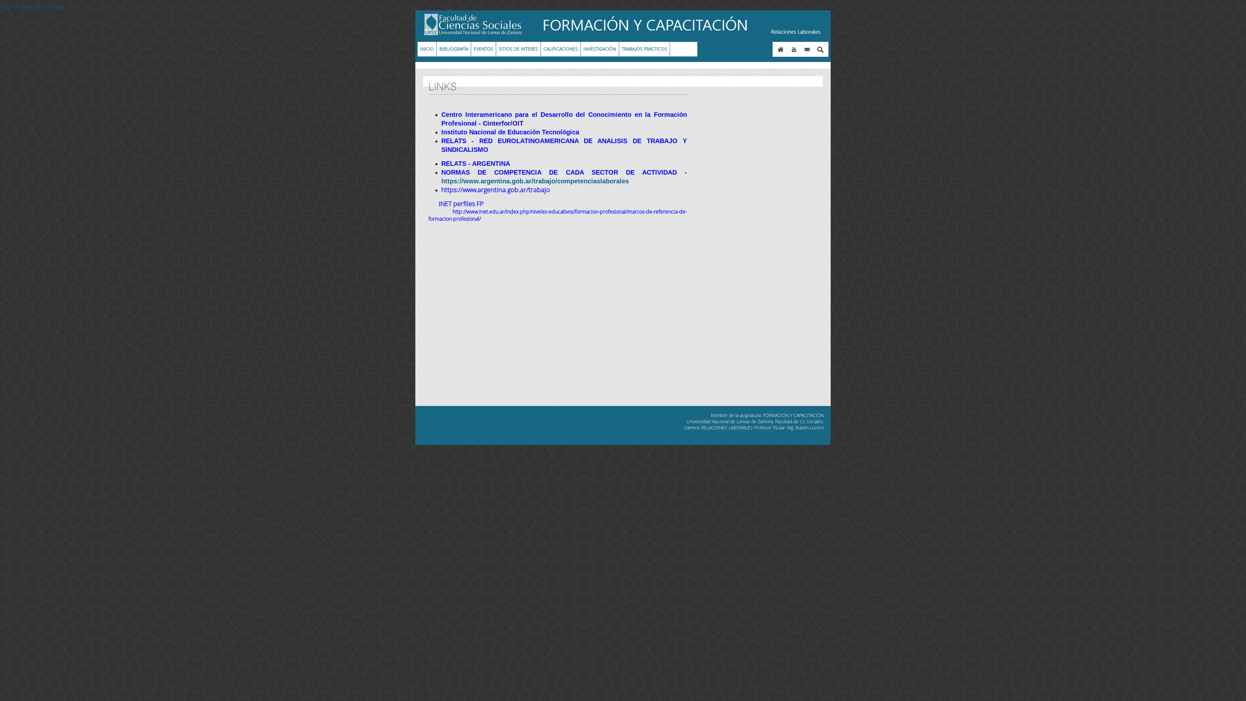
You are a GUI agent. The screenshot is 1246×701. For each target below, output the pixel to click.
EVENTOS (483, 49)
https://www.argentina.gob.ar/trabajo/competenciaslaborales (535, 181)
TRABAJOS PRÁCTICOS (644, 49)
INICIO (427, 49)
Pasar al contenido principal (32, 6)
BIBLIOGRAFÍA (453, 49)
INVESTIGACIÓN (599, 49)
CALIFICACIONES (561, 49)
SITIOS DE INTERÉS (518, 49)
